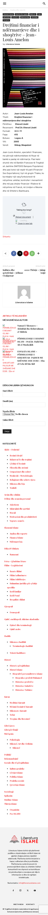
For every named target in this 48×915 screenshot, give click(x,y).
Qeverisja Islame (17, 785)
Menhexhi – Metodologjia (21, 476)
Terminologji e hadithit (23, 646)
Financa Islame (16, 537)
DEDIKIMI (34, 17)
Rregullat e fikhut (17, 599)
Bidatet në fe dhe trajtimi (21, 459)
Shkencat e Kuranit (18, 711)
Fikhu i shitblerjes (17, 579)
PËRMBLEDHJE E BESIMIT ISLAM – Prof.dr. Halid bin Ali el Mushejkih (30, 341)
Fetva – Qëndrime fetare (15, 561)
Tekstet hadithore (18, 653)
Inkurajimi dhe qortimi (20, 509)
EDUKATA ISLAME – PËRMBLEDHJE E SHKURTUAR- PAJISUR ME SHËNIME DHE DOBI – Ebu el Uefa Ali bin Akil (31, 357)
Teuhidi (13, 488)
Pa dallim (6, 20)
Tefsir (12, 715)
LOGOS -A (15, 17)
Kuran (7, 697)
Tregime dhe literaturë (20, 719)
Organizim (14, 810)
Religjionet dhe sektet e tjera (22, 480)
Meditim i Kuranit (17, 702)
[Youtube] (34, 890)
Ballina (5, 10)
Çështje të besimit (17, 463)
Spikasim (8, 796)
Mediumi (33, 14)
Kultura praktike (17, 768)
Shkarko (6, 236)
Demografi (14, 612)
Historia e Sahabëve (24, 686)
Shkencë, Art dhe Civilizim (21, 744)
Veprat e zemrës (17, 521)
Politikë (7, 754)
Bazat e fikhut (16, 571)
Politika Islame (16, 777)
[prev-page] (4, 370)
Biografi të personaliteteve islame (28, 674)
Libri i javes (9, 726)
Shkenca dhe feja (17, 484)
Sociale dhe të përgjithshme (16, 763)
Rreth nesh (18, 904)
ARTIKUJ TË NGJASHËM (15, 315)
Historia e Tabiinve (23, 690)
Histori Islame (16, 670)
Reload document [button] (23, 217)
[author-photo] (24, 299)
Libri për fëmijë (11, 730)
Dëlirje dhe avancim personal (17, 499)
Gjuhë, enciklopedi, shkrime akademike (21, 619)
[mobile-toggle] (4, 3)
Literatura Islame (13, 44)
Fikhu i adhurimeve (18, 575)
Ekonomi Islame (8, 14)
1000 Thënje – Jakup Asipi (34, 271)
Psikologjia (15, 740)
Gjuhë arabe (15, 629)
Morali (13, 513)
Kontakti (30, 904)
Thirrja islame (10, 804)
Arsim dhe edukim (12, 495)
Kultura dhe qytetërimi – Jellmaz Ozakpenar (13, 273)
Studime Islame (11, 800)
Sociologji (8, 791)
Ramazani (14, 554)
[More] (38, 253)
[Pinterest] (26, 253)
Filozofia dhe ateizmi (19, 467)
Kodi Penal (14, 595)
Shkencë (16, 748)
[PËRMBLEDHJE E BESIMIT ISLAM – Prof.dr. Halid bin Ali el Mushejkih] (9, 346)
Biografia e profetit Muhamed (28, 678)
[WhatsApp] (32, 253)
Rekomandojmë (11, 758)
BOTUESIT (6, 17)
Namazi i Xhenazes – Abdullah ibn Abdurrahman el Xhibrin (30, 328)
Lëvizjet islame (16, 772)
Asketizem (14, 504)
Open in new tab (24, 223)
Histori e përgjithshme (20, 665)
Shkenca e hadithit (18, 642)
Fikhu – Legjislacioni (13, 565)
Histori (7, 660)
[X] (20, 253)
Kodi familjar (15, 591)
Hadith (7, 636)
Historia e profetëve (24, 682)
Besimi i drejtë (16, 455)
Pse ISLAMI (15, 814)
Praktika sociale (17, 781)
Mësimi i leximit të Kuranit (21, 707)
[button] (44, 3)
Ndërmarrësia (25, 17)
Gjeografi (8, 606)
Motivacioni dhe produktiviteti (23, 517)
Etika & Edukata (11, 548)
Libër (39, 14)
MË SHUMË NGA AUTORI (15, 320)
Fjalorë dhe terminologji (20, 625)
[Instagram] (20, 890)
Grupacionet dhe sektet (20, 471)
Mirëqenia (8, 734)
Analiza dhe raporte (17, 10)
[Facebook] (13, 253)
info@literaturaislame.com (29, 883)
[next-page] (8, 370)
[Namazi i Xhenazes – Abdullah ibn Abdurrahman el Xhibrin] (9, 333)
